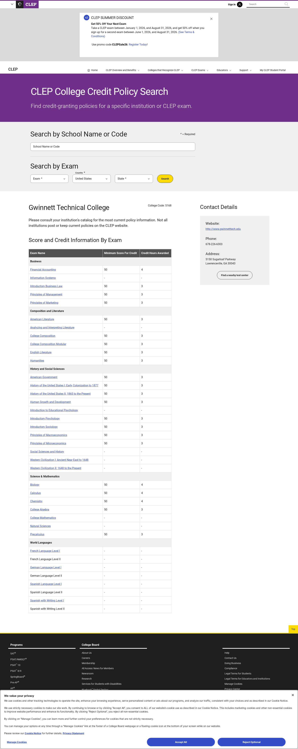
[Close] (293, 695)
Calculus (35, 493)
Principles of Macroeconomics (48, 435)
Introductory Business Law (46, 286)
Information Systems (43, 278)
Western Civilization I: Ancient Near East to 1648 (59, 460)
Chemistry (36, 501)
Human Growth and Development (50, 402)
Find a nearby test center (234, 275)
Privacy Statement (73, 733)
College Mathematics (43, 517)
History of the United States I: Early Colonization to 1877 (64, 385)
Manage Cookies (17, 742)
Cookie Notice (33, 733)
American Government (43, 377)
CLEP (13, 69)
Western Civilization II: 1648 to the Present (55, 468)
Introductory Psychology (45, 418)
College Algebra (39, 509)
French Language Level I (45, 551)
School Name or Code (46, 146)
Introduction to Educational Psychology (54, 410)
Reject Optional (252, 742)
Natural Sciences (40, 526)
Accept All (181, 742)
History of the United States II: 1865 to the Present (60, 393)
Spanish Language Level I (46, 584)
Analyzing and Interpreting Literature (52, 327)
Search (165, 178)
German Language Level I (45, 567)
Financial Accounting (43, 269)
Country (79, 173)
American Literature (42, 319)
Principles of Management (46, 294)
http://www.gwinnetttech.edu (223, 229)
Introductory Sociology (44, 426)
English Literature (40, 352)
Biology (34, 484)
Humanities (37, 360)
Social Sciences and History (47, 451)
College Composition (42, 335)
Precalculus (37, 534)
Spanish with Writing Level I (47, 600)
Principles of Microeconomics (48, 443)
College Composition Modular (48, 344)
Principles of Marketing (44, 302)
